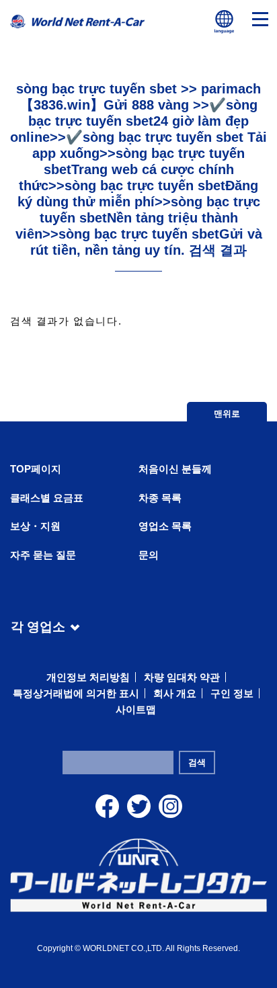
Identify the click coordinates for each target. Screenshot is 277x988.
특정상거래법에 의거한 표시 (76, 693)
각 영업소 (38, 624)
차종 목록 (160, 497)
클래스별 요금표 (46, 497)
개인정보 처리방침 (88, 677)
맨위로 (227, 414)
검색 (197, 762)
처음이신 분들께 (175, 469)
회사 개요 (174, 693)
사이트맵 (136, 709)
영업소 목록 (165, 526)
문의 (148, 555)
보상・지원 (35, 526)
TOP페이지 (35, 469)
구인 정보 (231, 693)
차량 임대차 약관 (182, 677)
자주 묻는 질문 (43, 555)
